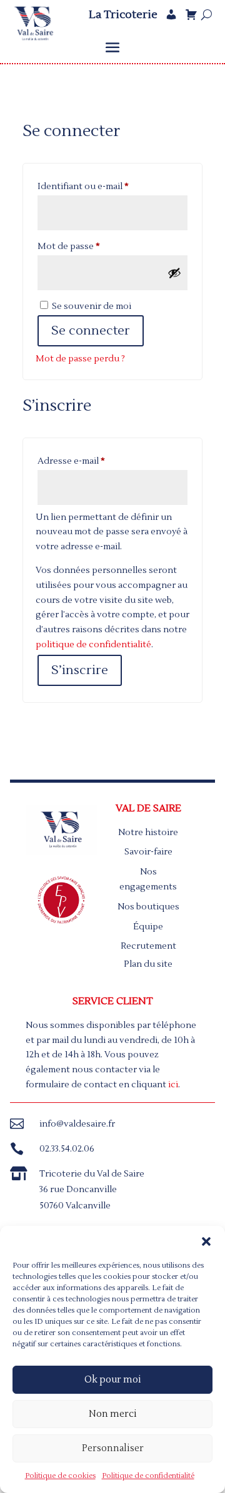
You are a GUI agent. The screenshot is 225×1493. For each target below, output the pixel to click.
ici (173, 1084)
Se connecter (90, 331)
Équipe (148, 927)
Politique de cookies (60, 1476)
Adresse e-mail (95, 461)
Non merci (113, 1414)
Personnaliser (113, 1448)
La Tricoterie (123, 15)
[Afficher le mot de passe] (174, 273)
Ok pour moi (112, 1380)
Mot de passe (93, 246)
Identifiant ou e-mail (107, 186)
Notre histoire (148, 832)
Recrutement (148, 946)
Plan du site (148, 964)
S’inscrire (79, 670)
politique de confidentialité (93, 644)
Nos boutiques (148, 907)
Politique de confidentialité (148, 1476)
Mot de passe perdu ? (80, 359)
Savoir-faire (148, 852)
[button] (206, 1241)
